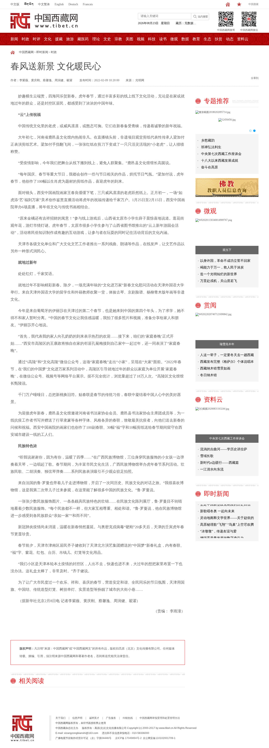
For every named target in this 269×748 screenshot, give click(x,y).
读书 (163, 39)
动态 (229, 39)
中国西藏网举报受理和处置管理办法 (160, 718)
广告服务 (111, 718)
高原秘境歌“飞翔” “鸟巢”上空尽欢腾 (227, 521)
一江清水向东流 (212, 469)
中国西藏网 (26, 52)
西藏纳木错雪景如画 (215, 368)
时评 (36, 39)
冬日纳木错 (208, 375)
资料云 (242, 39)
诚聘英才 (94, 718)
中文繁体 (44, 4)
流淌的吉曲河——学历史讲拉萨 (223, 449)
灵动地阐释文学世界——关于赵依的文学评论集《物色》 (227, 514)
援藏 (59, 39)
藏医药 (83, 39)
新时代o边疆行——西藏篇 (219, 462)
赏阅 (210, 305)
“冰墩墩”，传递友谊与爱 (218, 527)
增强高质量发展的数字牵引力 (222, 534)
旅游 (70, 39)
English (59, 4)
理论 (96, 39)
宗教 (118, 39)
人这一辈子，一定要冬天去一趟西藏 (227, 355)
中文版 (15, 4)
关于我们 (60, 718)
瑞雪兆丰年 (227, 344)
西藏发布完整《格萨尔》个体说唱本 (227, 361)
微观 (174, 39)
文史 (107, 39)
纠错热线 (128, 718)
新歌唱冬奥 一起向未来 (217, 507)
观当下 (227, 250)
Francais (88, 4)
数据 (185, 39)
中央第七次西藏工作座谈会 (221, 154)
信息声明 (77, 718)
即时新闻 (42, 52)
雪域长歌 (207, 456)
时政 (25, 39)
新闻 (14, 39)
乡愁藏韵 (208, 140)
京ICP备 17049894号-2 (128, 738)
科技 (152, 39)
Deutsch (73, 4)
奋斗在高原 (209, 167)
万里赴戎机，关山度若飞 (218, 281)
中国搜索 (253, 4)
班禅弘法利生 (211, 147)
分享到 (254, 78)
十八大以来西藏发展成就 (219, 160)
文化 (47, 39)
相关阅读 (31, 680)
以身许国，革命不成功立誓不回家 (225, 260)
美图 (129, 39)
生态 (207, 39)
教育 (196, 39)
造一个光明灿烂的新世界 (218, 274)
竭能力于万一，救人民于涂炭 (222, 267)
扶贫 (218, 39)
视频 (140, 39)
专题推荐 (216, 100)
